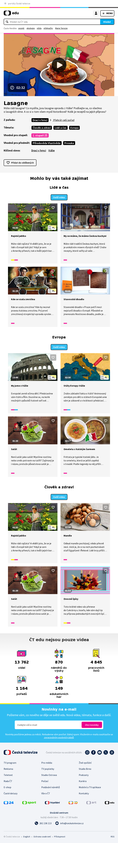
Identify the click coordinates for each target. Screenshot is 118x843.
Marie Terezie (61, 28)
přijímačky (48, 28)
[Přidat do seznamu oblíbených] (53, 208)
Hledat (107, 21)
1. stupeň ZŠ (40, 135)
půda (39, 28)
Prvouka (69, 143)
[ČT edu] (11, 14)
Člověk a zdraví (42, 128)
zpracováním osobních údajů (59, 737)
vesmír (21, 28)
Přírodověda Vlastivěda (46, 143)
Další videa (59, 197)
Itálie (51, 150)
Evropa (74, 128)
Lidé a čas (60, 128)
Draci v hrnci (40, 120)
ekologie (31, 28)
